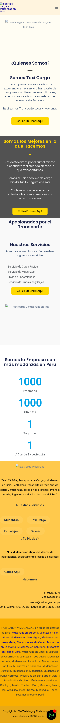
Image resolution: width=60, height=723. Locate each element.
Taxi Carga (38, 520)
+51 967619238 (51, 597)
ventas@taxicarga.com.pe (44, 602)
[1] (51, 716)
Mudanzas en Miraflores (31, 642)
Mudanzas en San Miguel (25, 637)
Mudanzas (11, 520)
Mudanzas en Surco (24, 632)
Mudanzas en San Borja (31, 646)
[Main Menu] (56, 7)
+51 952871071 (51, 592)
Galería (35, 531)
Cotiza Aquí (12, 571)
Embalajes (11, 531)
